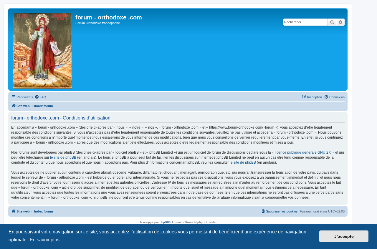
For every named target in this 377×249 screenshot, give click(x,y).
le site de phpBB (63, 157)
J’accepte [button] (344, 236)
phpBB (164, 222)
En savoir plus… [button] (47, 239)
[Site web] (42, 49)
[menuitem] (40, 97)
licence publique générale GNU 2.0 (303, 152)
